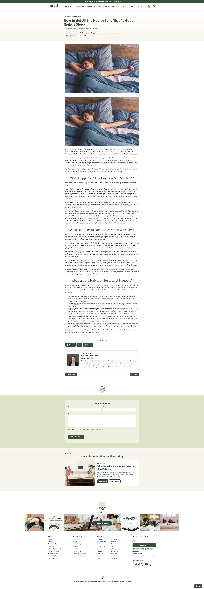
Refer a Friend (51, 546)
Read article (103, 481)
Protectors (99, 551)
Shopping (99, 536)
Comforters (99, 555)
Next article (134, 374)
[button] (102, 507)
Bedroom (113, 543)
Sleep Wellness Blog (53, 553)
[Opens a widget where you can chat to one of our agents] (198, 586)
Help (132, 6)
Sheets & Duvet (100, 553)
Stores (140, 6)
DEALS (114, 6)
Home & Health (102, 6)
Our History (51, 541)
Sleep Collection (115, 553)
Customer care (77, 536)
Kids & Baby (99, 548)
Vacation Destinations (53, 551)
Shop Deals (118, 1)
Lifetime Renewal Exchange (79, 553)
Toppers (98, 558)
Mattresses (67, 6)
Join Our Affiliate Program (54, 548)
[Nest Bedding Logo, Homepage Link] (55, 6)
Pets (112, 546)
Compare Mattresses (101, 541)
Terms (99, 581)
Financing (75, 548)
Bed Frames (114, 539)
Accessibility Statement (124, 581)
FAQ (74, 539)
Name (69, 407)
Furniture (89, 6)
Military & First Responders (79, 555)
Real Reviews (51, 539)
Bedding (78, 6)
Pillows (98, 543)
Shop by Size (114, 558)
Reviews (125, 6)
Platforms (113, 541)
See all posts (115, 481)
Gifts (112, 548)
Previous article (71, 374)
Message (70, 413)
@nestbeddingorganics (102, 523)
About (50, 536)
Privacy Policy (136, 550)
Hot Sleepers (114, 555)
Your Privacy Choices (111, 581)
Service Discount (115, 551)
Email (104, 407)
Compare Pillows (101, 546)
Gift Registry (75, 541)
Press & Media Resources (54, 543)
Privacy (103, 581)
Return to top (102, 512)
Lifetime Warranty (77, 551)
